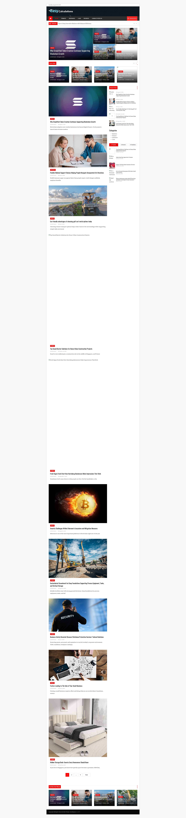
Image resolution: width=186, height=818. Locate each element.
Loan (79, 18)
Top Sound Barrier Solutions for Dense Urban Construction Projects (125, 55)
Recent (124, 144)
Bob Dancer (53, 56)
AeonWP (78, 811)
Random (133, 144)
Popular (114, 144)
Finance (63, 18)
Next (86, 775)
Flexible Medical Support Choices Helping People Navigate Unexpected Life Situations (126, 38)
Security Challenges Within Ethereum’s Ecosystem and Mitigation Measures (74, 528)
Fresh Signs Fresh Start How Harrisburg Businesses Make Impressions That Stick (75, 473)
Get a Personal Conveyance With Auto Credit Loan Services (126, 171)
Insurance (72, 18)
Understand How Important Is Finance (124, 157)
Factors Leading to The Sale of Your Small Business (66, 686)
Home (56, 18)
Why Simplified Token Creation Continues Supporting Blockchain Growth (102, 38)
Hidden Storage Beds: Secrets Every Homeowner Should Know (69, 762)
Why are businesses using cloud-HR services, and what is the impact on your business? (126, 179)
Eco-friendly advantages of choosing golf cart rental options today (103, 55)
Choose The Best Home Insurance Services (125, 164)
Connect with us (97, 18)
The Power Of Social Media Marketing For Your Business (73, 23)
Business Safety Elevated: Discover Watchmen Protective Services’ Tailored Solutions (77, 637)
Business (86, 18)
